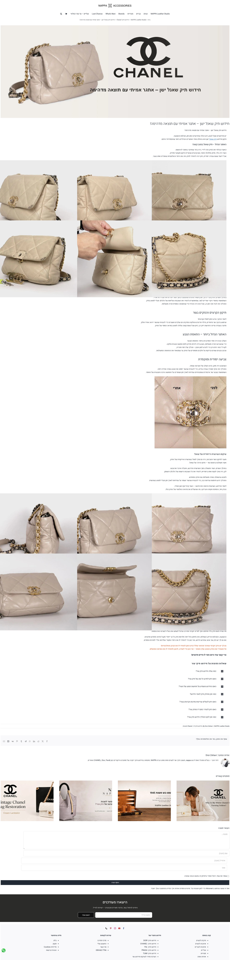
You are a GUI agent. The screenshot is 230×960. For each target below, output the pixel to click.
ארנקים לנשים (200, 943)
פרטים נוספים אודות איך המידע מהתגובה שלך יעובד (170, 888)
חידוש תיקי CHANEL (148, 943)
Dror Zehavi (209, 726)
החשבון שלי (101, 943)
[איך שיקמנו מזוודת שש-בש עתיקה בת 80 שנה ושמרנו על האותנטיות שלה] (144, 782)
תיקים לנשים (201, 940)
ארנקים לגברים (200, 947)
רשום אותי (86, 915)
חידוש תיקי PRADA (149, 950)
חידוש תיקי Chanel (194, 726)
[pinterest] (111, 928)
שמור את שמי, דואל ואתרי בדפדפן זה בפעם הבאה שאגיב (205, 876)
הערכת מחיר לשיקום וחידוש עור (144, 956)
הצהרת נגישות (51, 950)
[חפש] (61, 13)
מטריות (203, 953)
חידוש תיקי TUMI (149, 953)
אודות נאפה (201, 956)
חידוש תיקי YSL (150, 947)
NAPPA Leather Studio (221, 726)
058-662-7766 (101, 950)
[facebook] (124, 928)
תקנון (55, 943)
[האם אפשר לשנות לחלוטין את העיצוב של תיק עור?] (85, 782)
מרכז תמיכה (101, 940)
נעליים (203, 950)
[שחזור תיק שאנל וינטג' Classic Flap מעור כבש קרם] (27, 782)
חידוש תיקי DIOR (149, 940)
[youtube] (119, 928)
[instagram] (115, 928)
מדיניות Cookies (50, 947)
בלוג (55, 940)
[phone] (106, 928)
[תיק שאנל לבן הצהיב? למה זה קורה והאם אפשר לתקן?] (203, 782)
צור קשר (103, 947)
